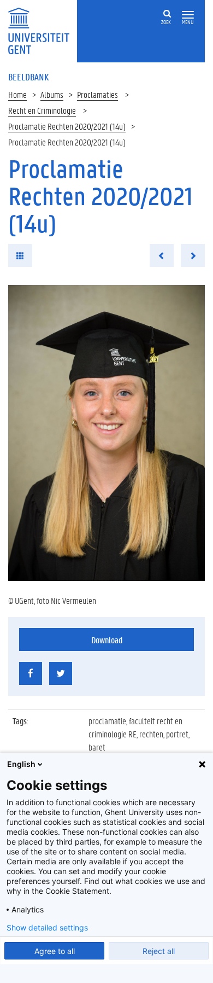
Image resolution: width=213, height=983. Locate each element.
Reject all (159, 951)
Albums (51, 94)
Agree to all (54, 951)
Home (17, 94)
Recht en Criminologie (42, 110)
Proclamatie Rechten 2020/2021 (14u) (67, 126)
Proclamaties (97, 94)
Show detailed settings (47, 927)
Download (106, 639)
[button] (187, 15)
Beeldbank (28, 77)
